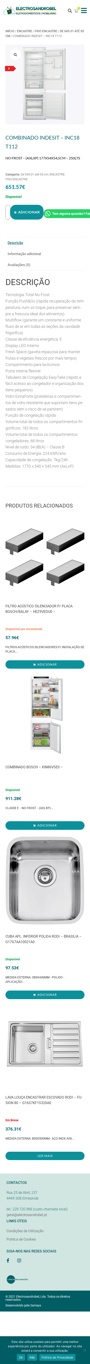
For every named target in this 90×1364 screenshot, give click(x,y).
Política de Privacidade (57, 1357)
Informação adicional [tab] (24, 254)
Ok (21, 1357)
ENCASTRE (24, 31)
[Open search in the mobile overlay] (70, 11)
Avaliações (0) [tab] (19, 265)
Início (9, 31)
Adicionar (29, 212)
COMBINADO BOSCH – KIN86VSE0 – (34, 767)
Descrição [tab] (15, 243)
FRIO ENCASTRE (46, 31)
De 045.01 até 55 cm (34, 174)
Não (32, 1357)
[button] (84, 10)
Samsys (35, 1305)
